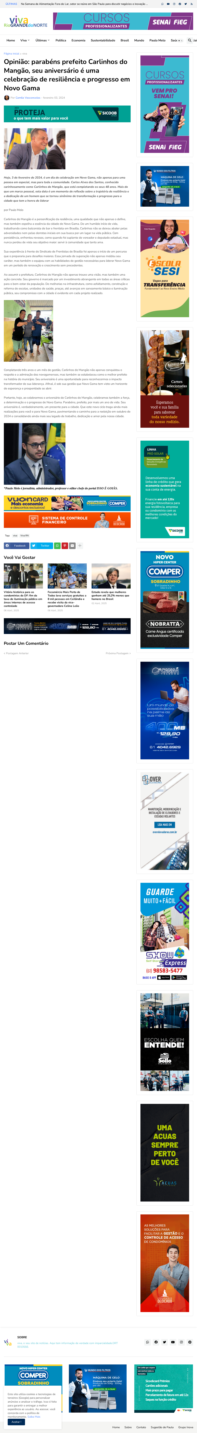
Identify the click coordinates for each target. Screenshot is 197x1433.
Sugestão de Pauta (162, 1427)
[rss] (191, 4)
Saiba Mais (33, 1417)
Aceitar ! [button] (16, 1422)
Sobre (128, 1427)
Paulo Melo (157, 40)
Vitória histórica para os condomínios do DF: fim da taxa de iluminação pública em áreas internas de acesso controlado (23, 599)
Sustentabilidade (103, 40)
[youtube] (168, 4)
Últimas (41, 40)
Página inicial (11, 53)
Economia (78, 40)
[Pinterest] (65, 546)
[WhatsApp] (57, 546)
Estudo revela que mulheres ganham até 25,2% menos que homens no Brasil (110, 595)
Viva (23, 40)
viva (24, 53)
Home (11, 40)
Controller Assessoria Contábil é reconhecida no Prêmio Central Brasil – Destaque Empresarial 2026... (82, 4)
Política (61, 40)
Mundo (139, 40)
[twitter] (185, 4)
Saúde (175, 40)
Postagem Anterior (17, 653)
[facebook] (180, 4)
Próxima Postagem (117, 653)
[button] (180, 41)
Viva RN (24, 535)
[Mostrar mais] (80, 546)
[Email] (72, 546)
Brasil (125, 40)
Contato (141, 1427)
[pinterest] (190, 1342)
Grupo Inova (185, 1427)
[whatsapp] (162, 4)
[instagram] (174, 4)
